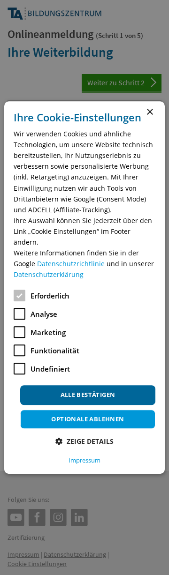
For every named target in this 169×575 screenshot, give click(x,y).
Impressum (84, 460)
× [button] (149, 112)
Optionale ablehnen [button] (87, 419)
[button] (84, 441)
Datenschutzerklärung (49, 274)
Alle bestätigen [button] (88, 395)
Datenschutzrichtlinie (71, 263)
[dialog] (84, 287)
